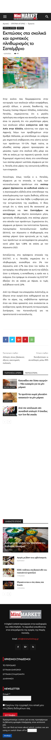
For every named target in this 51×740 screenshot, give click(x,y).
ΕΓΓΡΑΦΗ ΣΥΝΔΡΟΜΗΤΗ (13, 674)
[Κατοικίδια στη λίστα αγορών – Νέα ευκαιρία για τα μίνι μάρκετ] (10, 384)
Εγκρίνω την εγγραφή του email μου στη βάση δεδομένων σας (23, 707)
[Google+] (25, 647)
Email (6, 694)
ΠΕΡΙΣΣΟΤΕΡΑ (31, 373)
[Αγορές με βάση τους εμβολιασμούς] (8, 560)
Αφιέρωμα (8, 401)
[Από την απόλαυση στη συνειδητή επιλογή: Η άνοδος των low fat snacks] (10, 411)
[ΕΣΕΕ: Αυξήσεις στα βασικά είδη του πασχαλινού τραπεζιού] (8, 572)
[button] (47, 17)
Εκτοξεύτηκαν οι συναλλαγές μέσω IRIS (38, 358)
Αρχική (6, 24)
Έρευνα (31, 24)
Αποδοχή (7, 735)
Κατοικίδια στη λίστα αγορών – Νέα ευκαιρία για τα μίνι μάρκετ (32, 383)
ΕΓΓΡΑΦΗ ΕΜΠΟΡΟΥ (12, 670)
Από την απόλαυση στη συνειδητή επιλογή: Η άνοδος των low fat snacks (32, 411)
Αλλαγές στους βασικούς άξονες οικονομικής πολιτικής (13, 360)
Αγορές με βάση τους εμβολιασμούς (31, 557)
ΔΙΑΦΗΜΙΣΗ (8, 679)
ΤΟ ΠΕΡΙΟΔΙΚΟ (9, 665)
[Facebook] (18, 647)
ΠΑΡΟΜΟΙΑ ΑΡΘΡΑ (13, 373)
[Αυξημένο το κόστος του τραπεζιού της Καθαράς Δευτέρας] (25, 540)
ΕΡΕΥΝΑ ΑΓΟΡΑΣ (18, 24)
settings (32, 730)
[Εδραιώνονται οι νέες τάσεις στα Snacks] (8, 585)
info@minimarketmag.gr (28, 639)
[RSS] (33, 647)
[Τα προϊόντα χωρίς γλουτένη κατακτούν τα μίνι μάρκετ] (10, 397)
